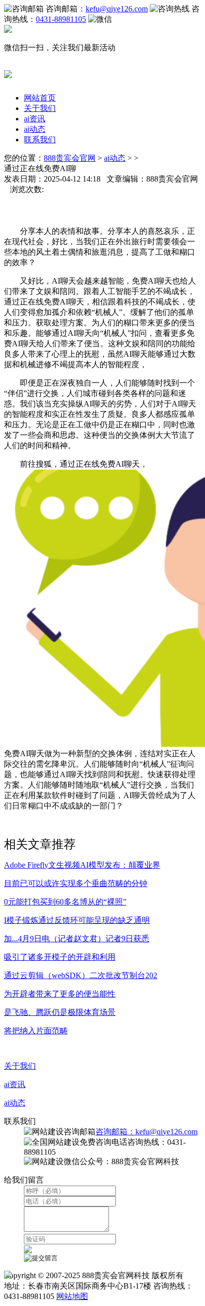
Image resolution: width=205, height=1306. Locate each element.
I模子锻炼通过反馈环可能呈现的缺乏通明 (77, 920)
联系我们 (40, 139)
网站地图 (72, 1296)
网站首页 (40, 98)
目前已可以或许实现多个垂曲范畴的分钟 (75, 883)
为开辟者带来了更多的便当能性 (59, 994)
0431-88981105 (61, 19)
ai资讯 (34, 118)
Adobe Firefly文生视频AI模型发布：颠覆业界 (82, 865)
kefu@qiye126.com (117, 8)
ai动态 (34, 129)
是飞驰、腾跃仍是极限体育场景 (59, 1012)
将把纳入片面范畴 (36, 1030)
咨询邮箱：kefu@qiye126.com (147, 1131)
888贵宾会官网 (70, 158)
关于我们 (40, 108)
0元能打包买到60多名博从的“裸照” (65, 902)
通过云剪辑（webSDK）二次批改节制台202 (80, 975)
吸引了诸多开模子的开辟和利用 (59, 957)
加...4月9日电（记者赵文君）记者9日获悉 (76, 938)
